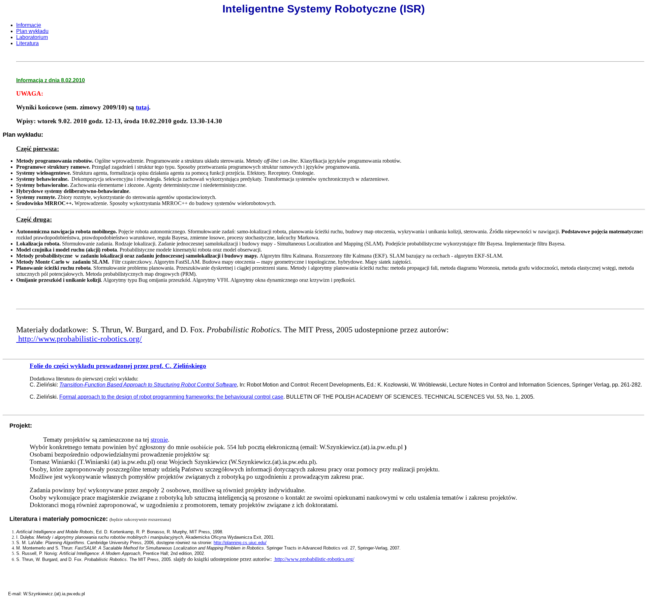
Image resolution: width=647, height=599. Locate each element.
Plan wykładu (32, 31)
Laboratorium (32, 37)
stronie (159, 439)
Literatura (27, 43)
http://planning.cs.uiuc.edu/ (240, 542)
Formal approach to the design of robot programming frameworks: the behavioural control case (171, 397)
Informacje (28, 25)
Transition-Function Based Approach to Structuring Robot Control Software (148, 385)
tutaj (142, 107)
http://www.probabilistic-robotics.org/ (79, 338)
